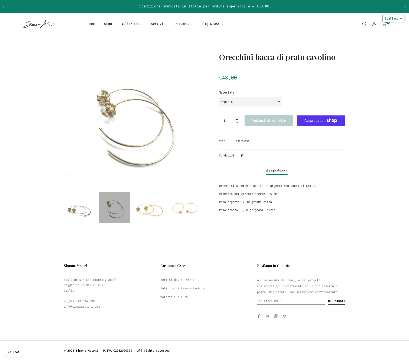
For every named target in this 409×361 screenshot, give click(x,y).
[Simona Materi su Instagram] (276, 316)
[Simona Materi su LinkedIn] (267, 316)
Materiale (226, 92)
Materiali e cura (174, 297)
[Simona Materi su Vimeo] (284, 316)
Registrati (336, 301)
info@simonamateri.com (82, 306)
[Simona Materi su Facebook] (259, 316)
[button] (394, 18)
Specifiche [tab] (277, 171)
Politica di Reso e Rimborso (183, 288)
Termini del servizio (177, 279)
